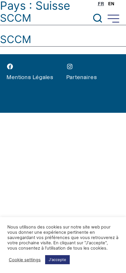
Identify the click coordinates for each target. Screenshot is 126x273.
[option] (111, 4)
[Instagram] (96, 68)
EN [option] (111, 3)
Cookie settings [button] (25, 259)
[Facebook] (36, 68)
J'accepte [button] (57, 259)
